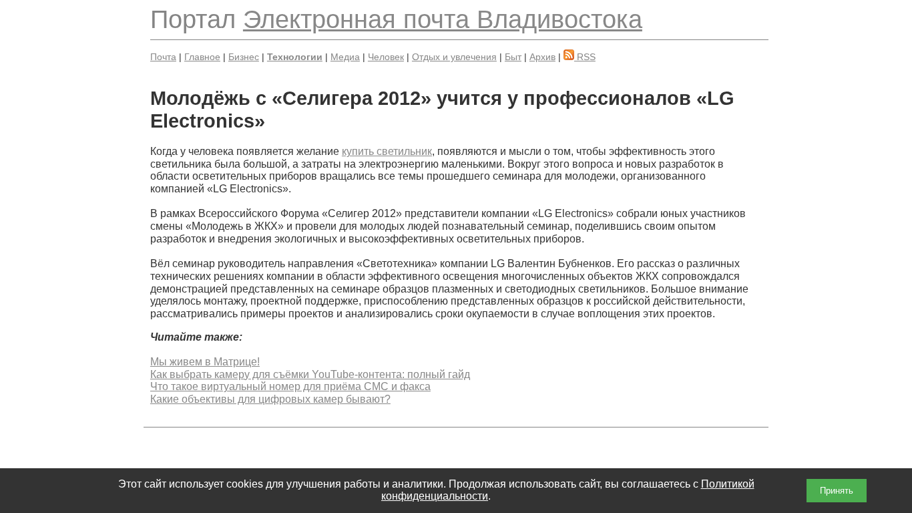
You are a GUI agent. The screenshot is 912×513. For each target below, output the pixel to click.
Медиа (345, 56)
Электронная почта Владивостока (442, 19)
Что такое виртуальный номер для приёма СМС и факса (290, 386)
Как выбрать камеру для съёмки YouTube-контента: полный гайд (310, 374)
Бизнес (243, 56)
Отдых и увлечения (454, 56)
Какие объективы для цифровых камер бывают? (270, 399)
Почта (163, 56)
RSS (585, 56)
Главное (202, 56)
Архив (542, 56)
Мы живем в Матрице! (205, 361)
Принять (836, 491)
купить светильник (387, 151)
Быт (513, 56)
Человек (386, 56)
